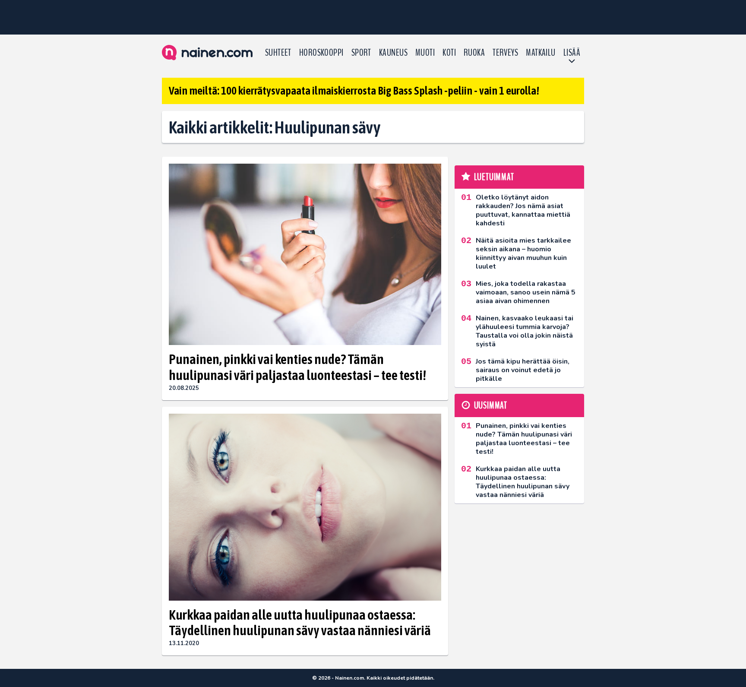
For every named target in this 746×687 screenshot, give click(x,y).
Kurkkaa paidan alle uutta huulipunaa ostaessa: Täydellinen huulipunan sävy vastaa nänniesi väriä (300, 623)
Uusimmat (490, 405)
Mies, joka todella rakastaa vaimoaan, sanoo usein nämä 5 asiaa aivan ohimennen (525, 292)
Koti (449, 52)
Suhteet (278, 52)
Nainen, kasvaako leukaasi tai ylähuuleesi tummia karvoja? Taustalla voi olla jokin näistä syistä (524, 331)
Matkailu (541, 52)
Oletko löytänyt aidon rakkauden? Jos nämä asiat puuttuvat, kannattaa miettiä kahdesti (523, 210)
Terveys (505, 52)
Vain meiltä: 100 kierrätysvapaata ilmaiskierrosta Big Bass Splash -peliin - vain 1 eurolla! (354, 90)
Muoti (425, 52)
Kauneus (393, 52)
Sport (361, 52)
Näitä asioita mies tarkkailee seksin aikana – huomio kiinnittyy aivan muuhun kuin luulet (523, 253)
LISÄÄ (571, 52)
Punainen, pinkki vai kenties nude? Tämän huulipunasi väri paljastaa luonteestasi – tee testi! (297, 367)
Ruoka (474, 52)
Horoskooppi (321, 52)
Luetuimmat (494, 177)
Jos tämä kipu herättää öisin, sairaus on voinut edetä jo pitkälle (522, 370)
